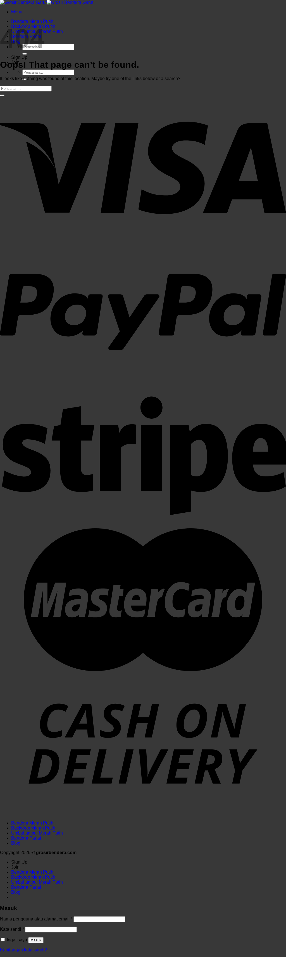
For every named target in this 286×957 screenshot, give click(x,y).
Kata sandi (12, 929)
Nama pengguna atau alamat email (36, 919)
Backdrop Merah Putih (33, 828)
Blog (15, 843)
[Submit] (24, 54)
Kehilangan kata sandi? (23, 950)
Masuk (35, 940)
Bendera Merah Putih (32, 21)
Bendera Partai (26, 838)
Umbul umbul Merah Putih (37, 833)
